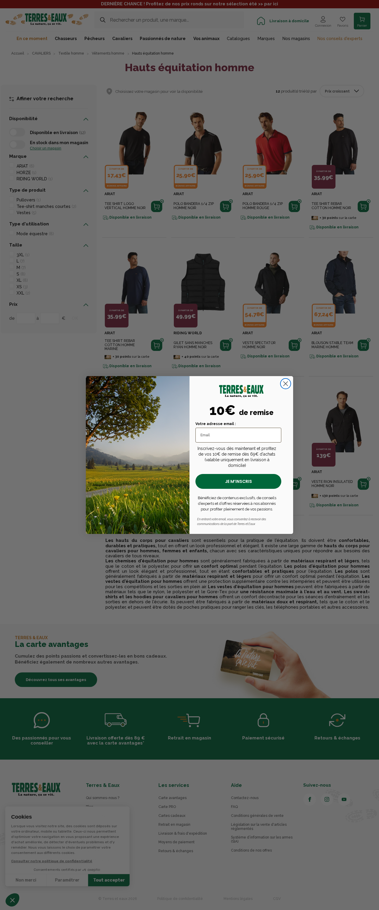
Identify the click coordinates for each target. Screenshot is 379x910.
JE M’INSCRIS (238, 481)
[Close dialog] (285, 383)
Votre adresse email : (215, 424)
